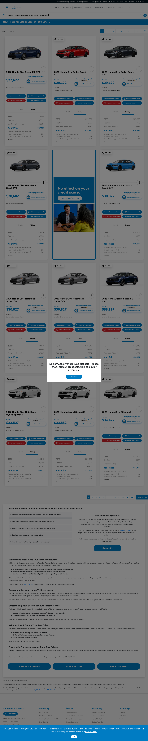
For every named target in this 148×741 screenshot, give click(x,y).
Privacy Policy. (91, 731)
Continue (74, 377)
